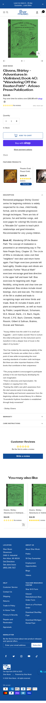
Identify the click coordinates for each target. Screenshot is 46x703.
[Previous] (4, 61)
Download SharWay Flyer (33, 613)
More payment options (23, 149)
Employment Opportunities (31, 564)
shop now (26, 184)
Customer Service (10, 587)
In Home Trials (9, 610)
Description (8, 195)
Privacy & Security (10, 615)
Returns (6, 601)
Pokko (28, 554)
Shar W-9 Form (32, 589)
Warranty (7, 416)
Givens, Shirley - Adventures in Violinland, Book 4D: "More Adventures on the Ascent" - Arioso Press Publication (15, 511)
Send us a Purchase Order (34, 606)
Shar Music (8, 66)
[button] (7, 12)
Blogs (28, 571)
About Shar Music (33, 549)
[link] (23, 12)
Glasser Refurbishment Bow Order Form (33, 597)
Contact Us (7, 592)
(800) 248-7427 (9, 568)
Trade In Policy (9, 606)
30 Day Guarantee (33, 558)
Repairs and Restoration (8, 621)
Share (5, 155)
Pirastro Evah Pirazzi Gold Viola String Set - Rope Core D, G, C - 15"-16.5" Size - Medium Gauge (26, 170)
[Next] (42, 61)
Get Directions (9, 561)
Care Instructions (11, 423)
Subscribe (37, 645)
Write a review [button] (23, 456)
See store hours (9, 564)
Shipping (6, 596)
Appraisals (7, 627)
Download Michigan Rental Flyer (33, 621)
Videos (28, 575)
